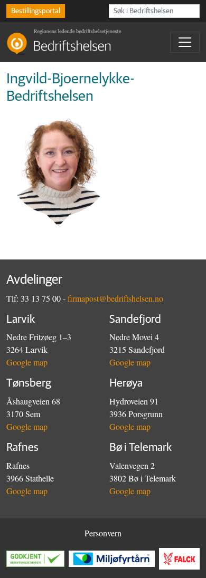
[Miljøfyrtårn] (114, 559)
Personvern (103, 532)
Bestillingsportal (35, 11)
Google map (27, 362)
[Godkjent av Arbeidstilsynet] (37, 559)
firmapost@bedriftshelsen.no (115, 298)
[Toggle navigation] (185, 42)
